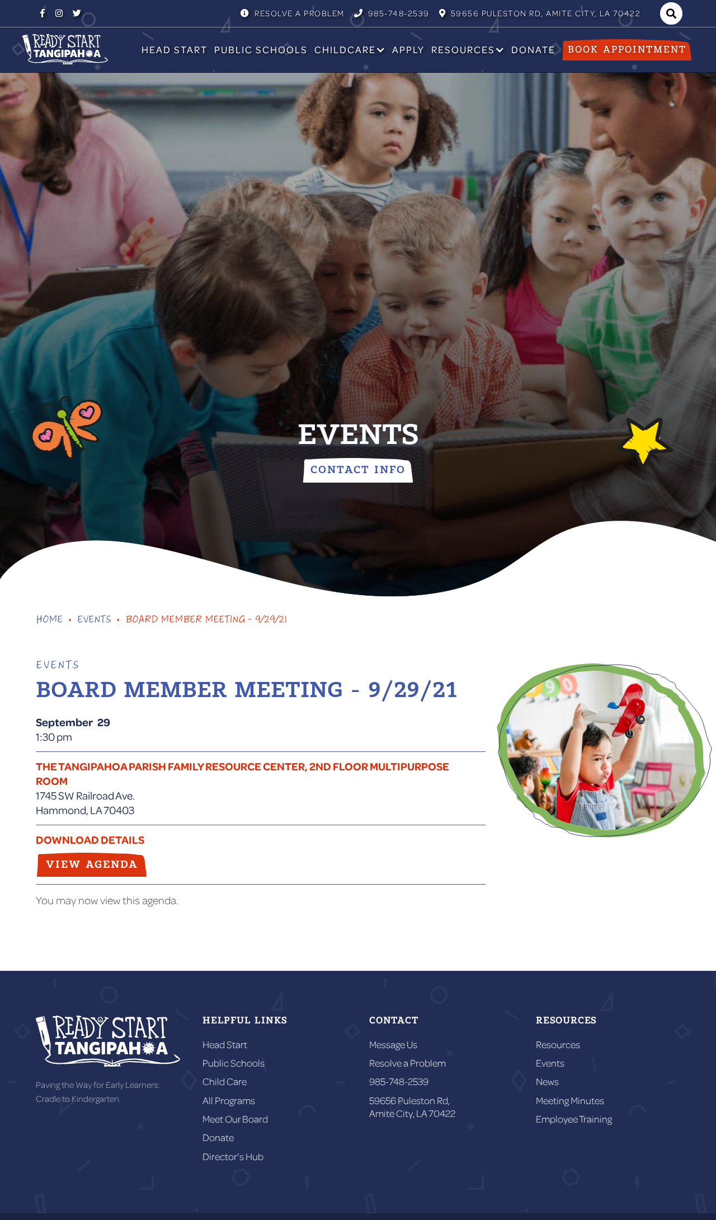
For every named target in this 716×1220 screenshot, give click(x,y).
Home (49, 621)
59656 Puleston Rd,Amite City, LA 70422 (412, 1106)
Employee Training (574, 1119)
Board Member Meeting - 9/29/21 (206, 621)
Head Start (175, 50)
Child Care (224, 1081)
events (94, 621)
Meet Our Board (235, 1119)
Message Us (393, 1044)
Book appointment (627, 50)
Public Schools (261, 50)
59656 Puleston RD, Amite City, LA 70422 (540, 13)
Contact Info (358, 470)
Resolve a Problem (293, 13)
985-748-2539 (392, 13)
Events (550, 1063)
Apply (408, 50)
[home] (65, 49)
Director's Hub (232, 1156)
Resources (558, 1044)
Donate (533, 50)
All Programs (228, 1100)
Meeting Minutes (570, 1100)
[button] (349, 49)
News (547, 1081)
